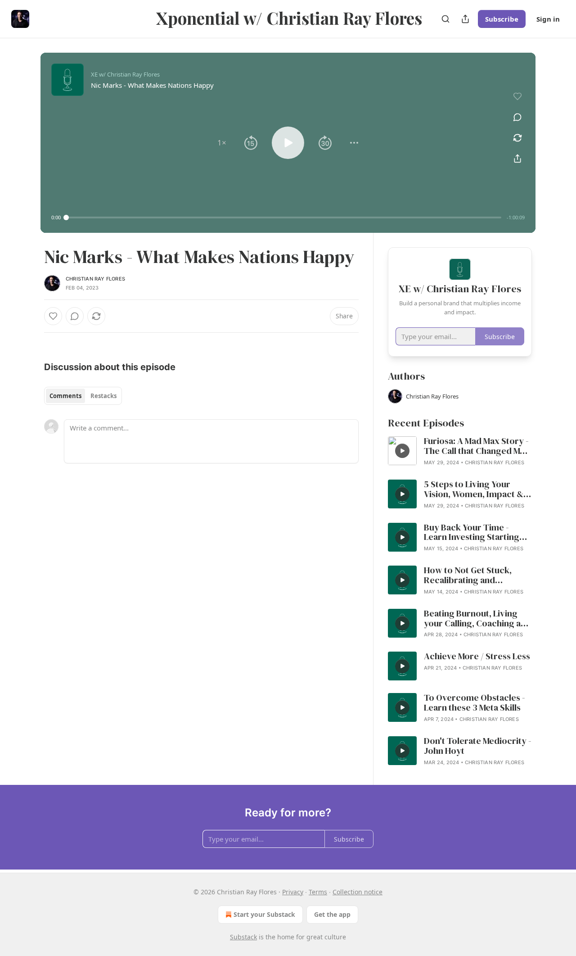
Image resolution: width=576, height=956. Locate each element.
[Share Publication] (465, 19)
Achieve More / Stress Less (477, 656)
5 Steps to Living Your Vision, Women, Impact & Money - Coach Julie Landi (475, 489)
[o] (402, 451)
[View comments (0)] (517, 117)
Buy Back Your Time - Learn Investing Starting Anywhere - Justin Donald (475, 533)
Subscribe (501, 18)
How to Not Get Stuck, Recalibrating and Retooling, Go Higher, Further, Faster (468, 575)
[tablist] (83, 396)
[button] (221, 142)
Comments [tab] (65, 396)
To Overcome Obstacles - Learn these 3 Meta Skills (474, 703)
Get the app (332, 914)
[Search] (445, 19)
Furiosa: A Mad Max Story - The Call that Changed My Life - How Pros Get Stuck (476, 446)
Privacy (292, 892)
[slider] (283, 217)
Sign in (548, 18)
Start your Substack (264, 914)
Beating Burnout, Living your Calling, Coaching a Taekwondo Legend (472, 619)
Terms (318, 892)
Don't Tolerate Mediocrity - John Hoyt (477, 746)
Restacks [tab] (103, 396)
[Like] (53, 316)
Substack (243, 937)
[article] (460, 452)
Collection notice (357, 892)
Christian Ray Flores (95, 279)
